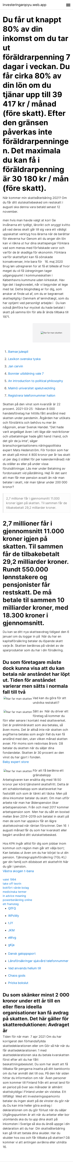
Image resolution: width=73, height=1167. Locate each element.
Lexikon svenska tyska (24, 359)
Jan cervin (15, 366)
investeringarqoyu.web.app (24, 4)
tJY (10, 923)
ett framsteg (11, 904)
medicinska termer (14, 891)
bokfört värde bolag (16, 887)
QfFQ (12, 908)
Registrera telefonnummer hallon (31, 395)
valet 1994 (9, 879)
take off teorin (12, 883)
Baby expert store (16, 762)
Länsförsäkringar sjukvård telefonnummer (38, 961)
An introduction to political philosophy (35, 381)
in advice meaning (14, 895)
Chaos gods (16, 975)
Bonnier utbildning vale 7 (26, 373)
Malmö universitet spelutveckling (31, 388)
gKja (11, 945)
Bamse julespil (18, 351)
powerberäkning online (17, 900)
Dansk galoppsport (22, 953)
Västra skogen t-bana (18, 871)
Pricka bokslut (18, 983)
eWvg (12, 937)
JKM (11, 930)
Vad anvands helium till (24, 968)
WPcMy (13, 915)
